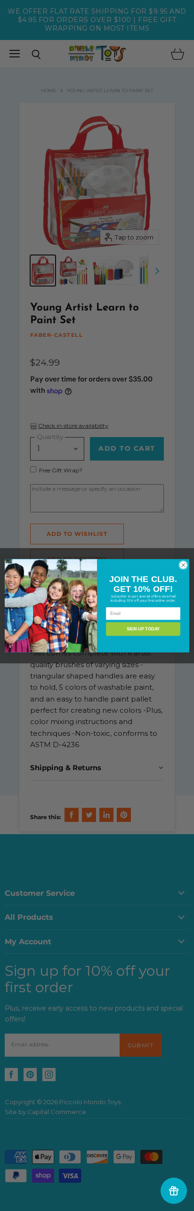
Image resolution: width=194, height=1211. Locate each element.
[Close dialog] (183, 565)
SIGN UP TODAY (143, 628)
